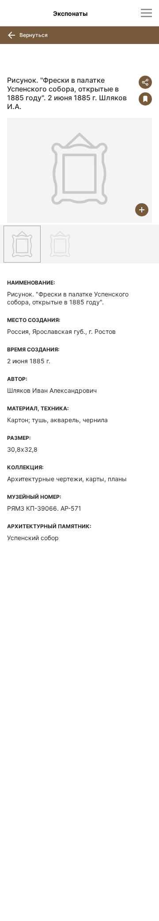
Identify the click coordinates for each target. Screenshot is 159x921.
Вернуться (33, 35)
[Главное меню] (146, 13)
